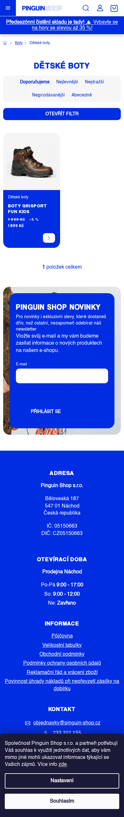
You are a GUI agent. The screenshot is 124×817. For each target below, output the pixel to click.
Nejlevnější (67, 82)
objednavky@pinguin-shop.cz (66, 723)
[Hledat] (85, 8)
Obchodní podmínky (62, 654)
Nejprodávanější (48, 95)
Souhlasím (62, 801)
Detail (49, 238)
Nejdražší (94, 82)
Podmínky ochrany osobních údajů (62, 663)
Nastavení (62, 780)
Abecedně (82, 95)
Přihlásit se (46, 411)
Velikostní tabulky (62, 645)
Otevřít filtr (62, 114)
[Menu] (8, 8)
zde (63, 764)
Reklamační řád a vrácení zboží (62, 672)
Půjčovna (62, 636)
